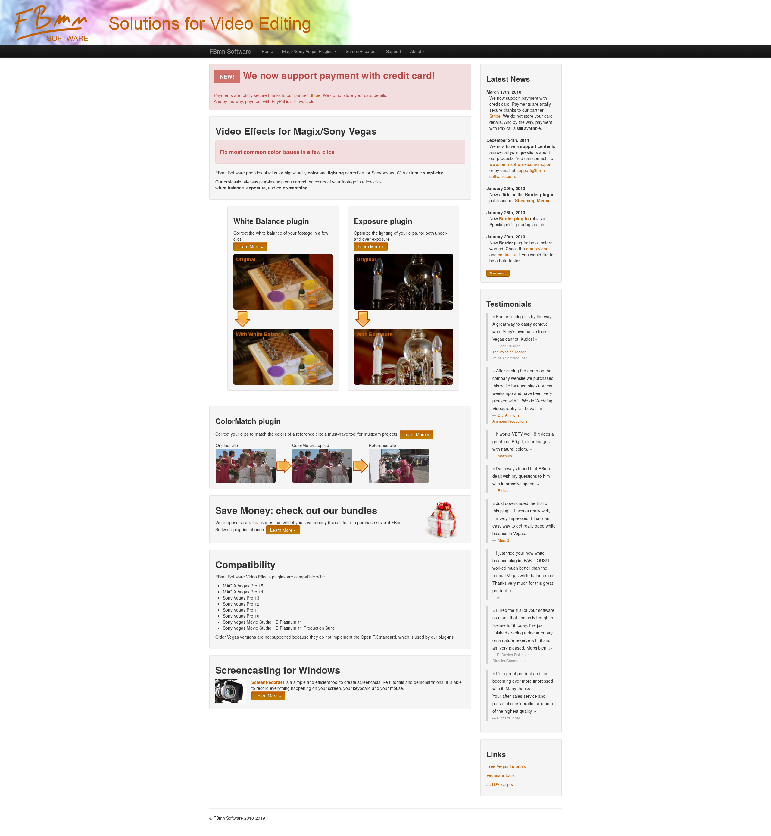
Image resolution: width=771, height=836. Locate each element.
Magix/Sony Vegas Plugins (308, 51)
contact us (507, 255)
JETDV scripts (499, 784)
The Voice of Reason (509, 351)
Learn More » (250, 246)
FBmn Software (230, 51)
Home (267, 51)
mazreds (505, 455)
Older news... (498, 273)
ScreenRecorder (361, 51)
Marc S (503, 540)
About (415, 51)
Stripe (314, 95)
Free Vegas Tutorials (506, 766)
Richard (504, 490)
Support (393, 51)
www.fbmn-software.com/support (520, 164)
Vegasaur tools (500, 775)
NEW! (227, 76)
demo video (537, 249)
